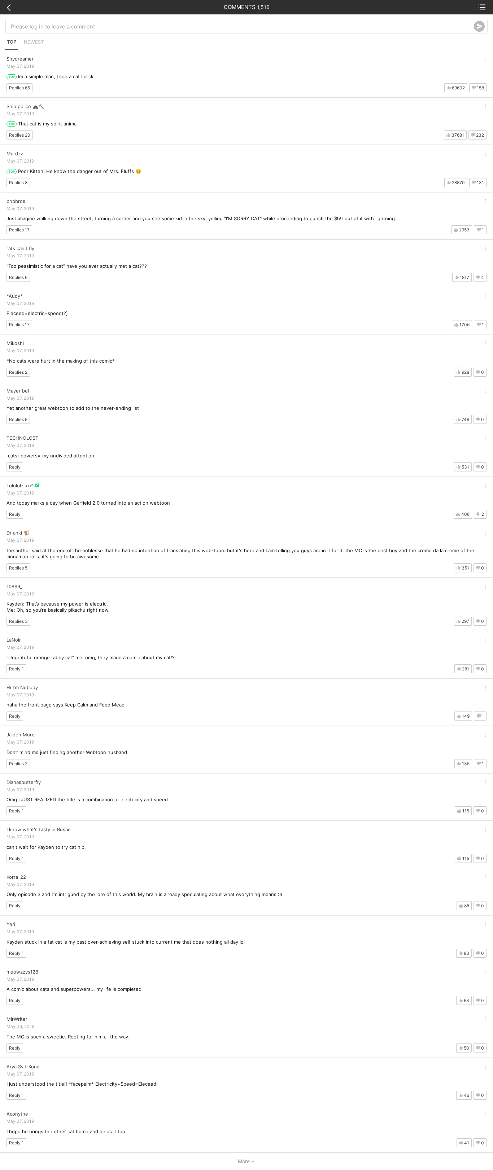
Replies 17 (19, 229)
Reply (15, 467)
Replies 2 (18, 372)
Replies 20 (19, 135)
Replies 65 (19, 87)
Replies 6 (18, 277)
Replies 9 (18, 419)
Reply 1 (16, 669)
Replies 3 (18, 621)
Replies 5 (18, 568)
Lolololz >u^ (19, 485)
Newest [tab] (34, 42)
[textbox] (242, 26)
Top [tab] (11, 42)
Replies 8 (18, 182)
